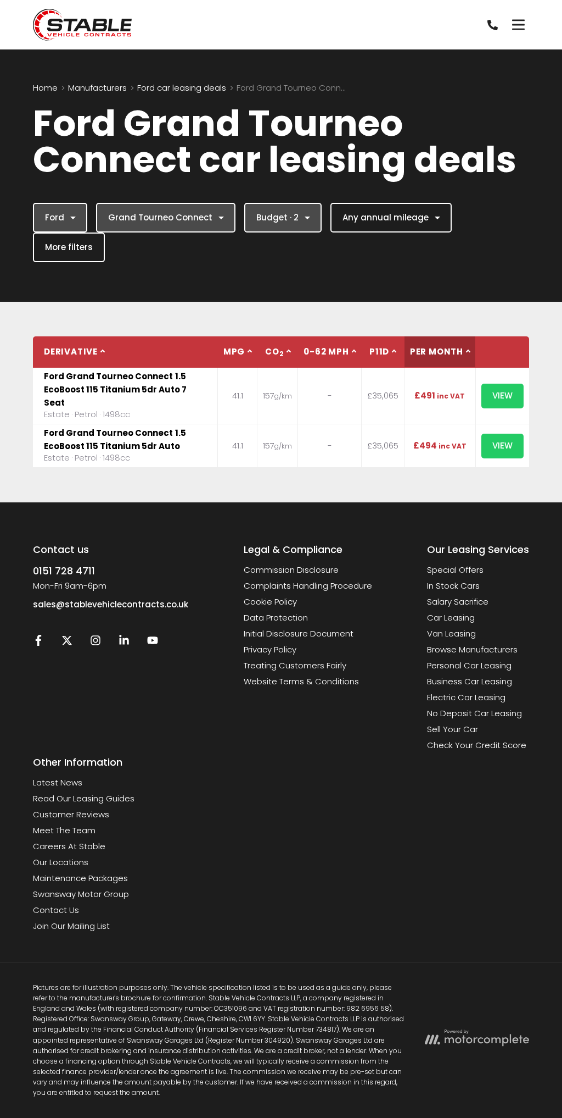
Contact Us (56, 910)
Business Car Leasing (469, 681)
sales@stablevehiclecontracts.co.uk (110, 604)
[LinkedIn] (124, 643)
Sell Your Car (452, 729)
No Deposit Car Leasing (474, 713)
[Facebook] (38, 643)
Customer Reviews (71, 814)
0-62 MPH (326, 351)
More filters (69, 247)
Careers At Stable (69, 846)
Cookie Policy (270, 601)
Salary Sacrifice (457, 601)
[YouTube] (152, 643)
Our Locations (60, 862)
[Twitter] (67, 643)
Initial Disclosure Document (298, 633)
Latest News (57, 782)
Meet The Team (64, 830)
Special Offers (455, 569)
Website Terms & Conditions (301, 681)
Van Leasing (451, 633)
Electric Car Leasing (466, 697)
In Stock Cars (453, 585)
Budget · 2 (277, 217)
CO (274, 352)
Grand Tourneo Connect (160, 217)
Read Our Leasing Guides (83, 798)
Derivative (71, 351)
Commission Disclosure (291, 569)
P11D (379, 351)
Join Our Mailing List (71, 926)
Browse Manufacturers (472, 649)
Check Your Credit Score (476, 745)
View (502, 395)
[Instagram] (95, 643)
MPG (234, 351)
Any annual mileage (385, 217)
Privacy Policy (270, 649)
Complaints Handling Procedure (308, 585)
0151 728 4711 (64, 571)
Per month (436, 351)
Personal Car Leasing (469, 665)
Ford (54, 217)
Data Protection (276, 617)
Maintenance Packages (80, 878)
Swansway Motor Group (81, 894)
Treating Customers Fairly (295, 665)
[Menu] (518, 25)
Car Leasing (451, 617)
